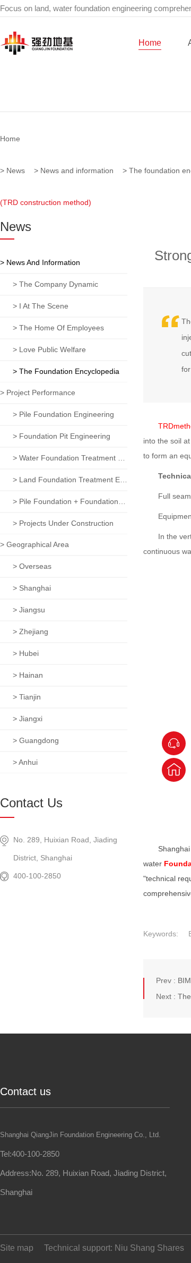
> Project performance (37, 392)
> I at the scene (40, 306)
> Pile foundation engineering (63, 414)
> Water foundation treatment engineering (70, 458)
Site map (16, 1247)
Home (149, 42)
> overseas (32, 566)
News (15, 170)
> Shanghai (32, 588)
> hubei (26, 653)
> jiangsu (29, 609)
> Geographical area (34, 544)
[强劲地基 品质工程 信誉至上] (95, 69)
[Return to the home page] (174, 770)
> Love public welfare (49, 349)
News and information (77, 170)
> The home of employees (58, 327)
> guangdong (36, 740)
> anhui (25, 762)
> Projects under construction (63, 523)
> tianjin (27, 697)
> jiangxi (27, 718)
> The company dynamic (55, 284)
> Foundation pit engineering (61, 436)
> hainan (28, 675)
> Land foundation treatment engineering (70, 479)
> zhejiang (30, 631)
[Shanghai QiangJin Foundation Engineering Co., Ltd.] (36, 52)
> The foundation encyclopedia (66, 371)
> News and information (40, 262)
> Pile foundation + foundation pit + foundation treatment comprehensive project (70, 501)
